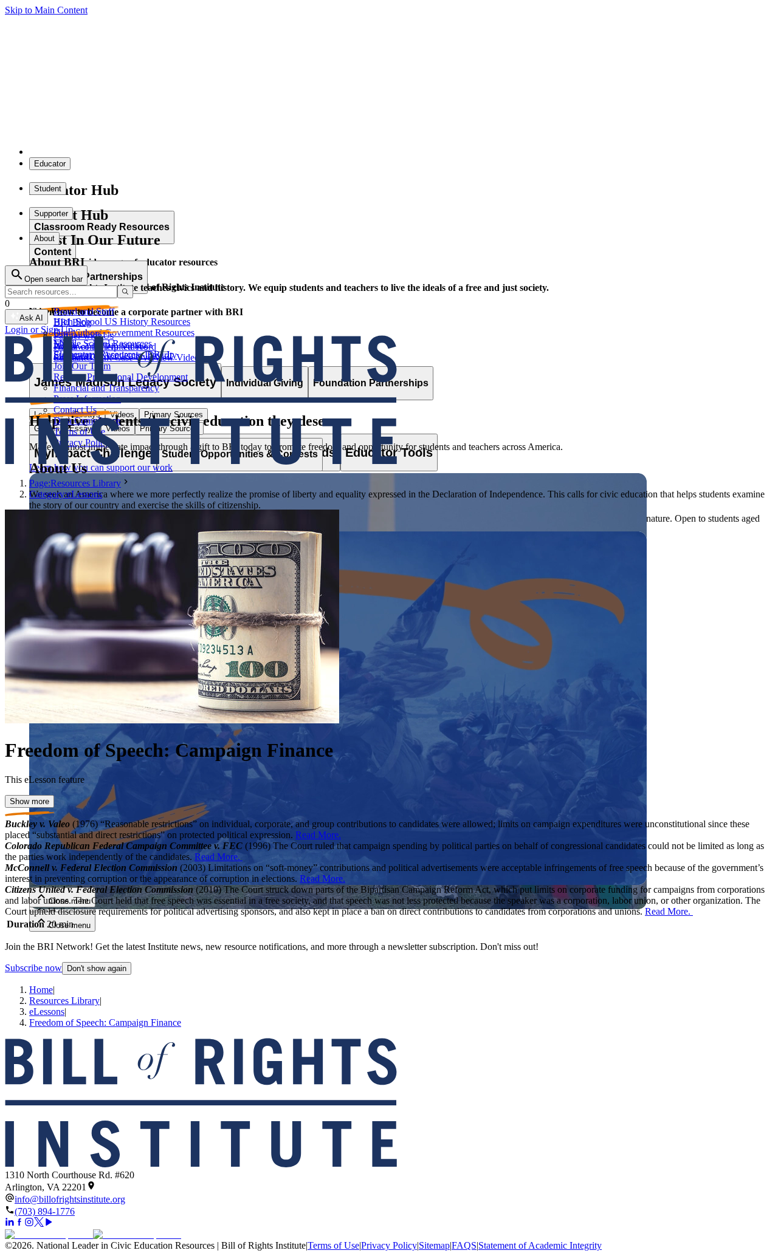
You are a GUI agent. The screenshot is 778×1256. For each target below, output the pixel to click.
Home (41, 990)
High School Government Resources (123, 332)
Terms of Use (333, 1245)
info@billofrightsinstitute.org (70, 1199)
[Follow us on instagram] (29, 1223)
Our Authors (77, 333)
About (44, 238)
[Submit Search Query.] (125, 291)
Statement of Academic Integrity (540, 1245)
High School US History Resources (121, 321)
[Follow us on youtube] (48, 1223)
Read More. (318, 835)
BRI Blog (72, 322)
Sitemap (434, 1245)
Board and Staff (83, 311)
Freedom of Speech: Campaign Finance (105, 1022)
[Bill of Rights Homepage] (225, 151)
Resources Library (64, 1000)
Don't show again (96, 968)
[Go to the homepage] (389, 1104)
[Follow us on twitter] (39, 1223)
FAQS (464, 1245)
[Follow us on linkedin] (10, 1223)
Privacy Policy (389, 1245)
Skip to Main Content (46, 10)
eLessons (46, 1011)
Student (47, 188)
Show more (29, 801)
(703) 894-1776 (45, 1211)
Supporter (51, 213)
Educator (50, 163)
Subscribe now (33, 968)
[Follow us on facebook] (19, 1223)
